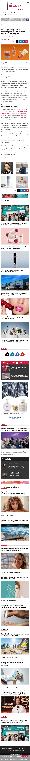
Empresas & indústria (9, 687)
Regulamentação (7, 515)
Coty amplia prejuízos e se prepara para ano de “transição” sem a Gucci (14, 317)
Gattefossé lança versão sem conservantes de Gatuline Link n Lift (14, 577)
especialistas (7, 459)
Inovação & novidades (9, 657)
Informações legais (19, 750)
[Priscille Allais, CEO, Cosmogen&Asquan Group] (7, 168)
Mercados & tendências (10, 487)
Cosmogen (23, 115)
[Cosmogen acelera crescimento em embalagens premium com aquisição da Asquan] (7, 182)
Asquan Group (22, 67)
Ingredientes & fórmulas (10, 572)
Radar (2, 25)
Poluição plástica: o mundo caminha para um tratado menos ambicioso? (15, 634)
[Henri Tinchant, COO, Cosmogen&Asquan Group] (22, 168)
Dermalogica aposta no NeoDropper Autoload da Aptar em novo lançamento (13, 606)
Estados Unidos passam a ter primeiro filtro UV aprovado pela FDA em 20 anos (14, 521)
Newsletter (8, 750)
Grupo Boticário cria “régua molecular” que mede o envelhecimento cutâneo (14, 549)
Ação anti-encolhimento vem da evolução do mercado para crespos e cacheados (14, 492)
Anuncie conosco (20, 748)
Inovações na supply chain (13, 362)
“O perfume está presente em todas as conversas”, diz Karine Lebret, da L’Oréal (13, 693)
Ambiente (4, 629)
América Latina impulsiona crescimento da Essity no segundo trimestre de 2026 (14, 294)
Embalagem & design (8, 601)
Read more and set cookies (21, 759)
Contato (10, 748)
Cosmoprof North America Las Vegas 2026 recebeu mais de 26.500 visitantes (13, 224)
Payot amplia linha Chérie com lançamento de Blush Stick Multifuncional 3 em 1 (15, 247)
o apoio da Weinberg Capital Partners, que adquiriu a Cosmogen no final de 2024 (14, 113)
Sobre (3, 748)
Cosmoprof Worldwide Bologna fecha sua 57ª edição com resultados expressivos (15, 429)
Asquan (22, 91)
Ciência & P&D (6, 544)
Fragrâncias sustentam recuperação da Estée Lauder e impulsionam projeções (14, 341)
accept (25, 756)
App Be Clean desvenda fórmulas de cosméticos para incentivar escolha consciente (12, 664)
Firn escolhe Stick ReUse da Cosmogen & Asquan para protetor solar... (13, 270)
